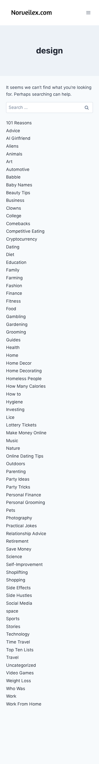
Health (13, 347)
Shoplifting (17, 572)
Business (15, 200)
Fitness (13, 301)
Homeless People (24, 378)
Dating (12, 246)
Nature (13, 448)
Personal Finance (23, 494)
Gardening (16, 324)
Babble (13, 177)
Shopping (15, 579)
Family (12, 269)
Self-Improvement (24, 564)
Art (9, 161)
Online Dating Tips (24, 456)
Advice (13, 130)
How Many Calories (26, 386)
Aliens (12, 146)
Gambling (16, 316)
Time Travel (18, 641)
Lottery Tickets (21, 424)
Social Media (19, 603)
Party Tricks (18, 486)
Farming (14, 277)
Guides (13, 339)
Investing (15, 409)
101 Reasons (19, 122)
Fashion (14, 285)
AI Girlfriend (18, 138)
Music (12, 440)
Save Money (18, 549)
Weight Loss (18, 680)
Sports (13, 618)
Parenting (16, 471)
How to (13, 394)
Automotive (17, 169)
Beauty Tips (18, 192)
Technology (17, 634)
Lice (10, 417)
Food (11, 308)
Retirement (17, 541)
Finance (14, 293)
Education (16, 262)
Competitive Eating (25, 231)
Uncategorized (21, 665)
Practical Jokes (21, 525)
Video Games (20, 672)
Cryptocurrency (21, 239)
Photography (19, 517)
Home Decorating (24, 370)
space (12, 611)
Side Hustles (19, 595)
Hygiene (14, 401)
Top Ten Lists (20, 649)
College (13, 215)
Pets (10, 510)
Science (14, 556)
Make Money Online (26, 432)
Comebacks (18, 223)
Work (11, 696)
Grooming (16, 332)
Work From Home (23, 704)
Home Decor (18, 363)
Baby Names (19, 184)
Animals (14, 153)
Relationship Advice (26, 533)
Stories (13, 626)
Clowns (13, 208)
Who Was (15, 688)
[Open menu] (88, 12)
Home (12, 355)
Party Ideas (17, 479)
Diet (10, 254)
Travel (12, 657)
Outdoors (15, 463)
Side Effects (18, 587)
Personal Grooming (25, 502)
